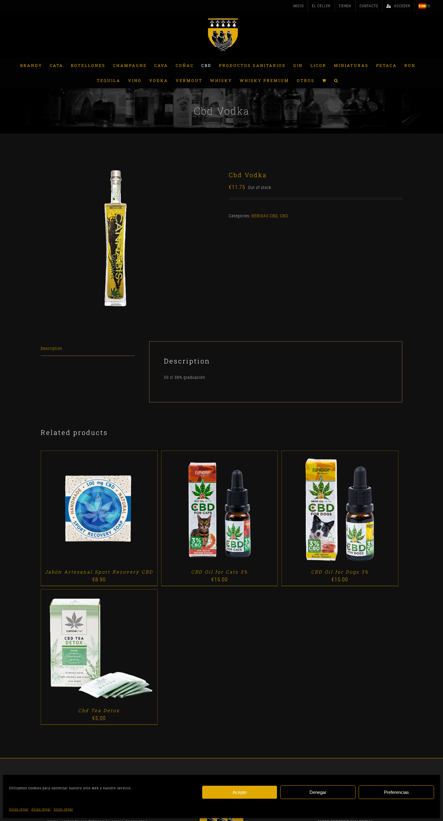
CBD (284, 215)
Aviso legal (18, 809)
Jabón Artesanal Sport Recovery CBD (99, 572)
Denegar (317, 792)
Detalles (116, 510)
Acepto (240, 792)
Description (51, 348)
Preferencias (396, 792)
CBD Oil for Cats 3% (219, 572)
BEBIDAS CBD (265, 215)
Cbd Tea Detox (99, 710)
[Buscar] (336, 80)
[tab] (88, 348)
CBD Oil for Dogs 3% (340, 572)
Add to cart (85, 510)
